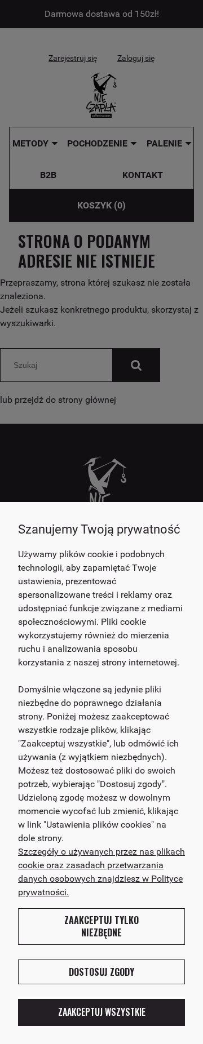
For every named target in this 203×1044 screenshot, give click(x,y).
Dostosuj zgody (101, 972)
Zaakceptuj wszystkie (101, 1012)
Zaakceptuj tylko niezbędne (101, 926)
